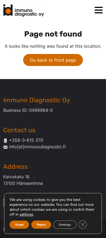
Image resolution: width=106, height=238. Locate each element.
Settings (65, 224)
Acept (19, 224)
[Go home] (23, 10)
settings (26, 214)
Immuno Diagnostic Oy (36, 100)
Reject (41, 224)
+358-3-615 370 (26, 140)
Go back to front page (53, 60)
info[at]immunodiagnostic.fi (37, 146)
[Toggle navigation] (99, 10)
